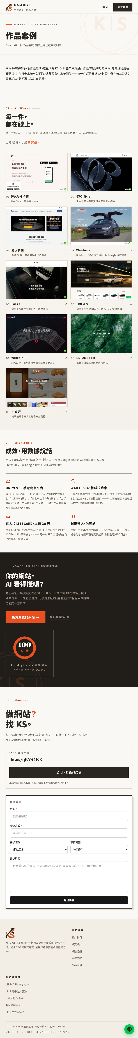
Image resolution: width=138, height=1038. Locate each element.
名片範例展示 (13, 1005)
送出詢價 (69, 900)
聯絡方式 (16, 825)
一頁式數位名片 (14, 998)
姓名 (13, 808)
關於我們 (77, 937)
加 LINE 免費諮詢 (69, 772)
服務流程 (77, 958)
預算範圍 (75, 842)
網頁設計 (77, 944)
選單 (105, 7)
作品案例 (77, 965)
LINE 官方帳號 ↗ (15, 1012)
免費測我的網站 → (25, 617)
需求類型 (15, 842)
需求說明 (15, 858)
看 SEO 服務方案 (59, 616)
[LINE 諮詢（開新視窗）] (129, 1029)
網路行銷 (77, 951)
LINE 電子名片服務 (16, 991)
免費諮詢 (123, 7)
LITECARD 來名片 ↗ (17, 984)
